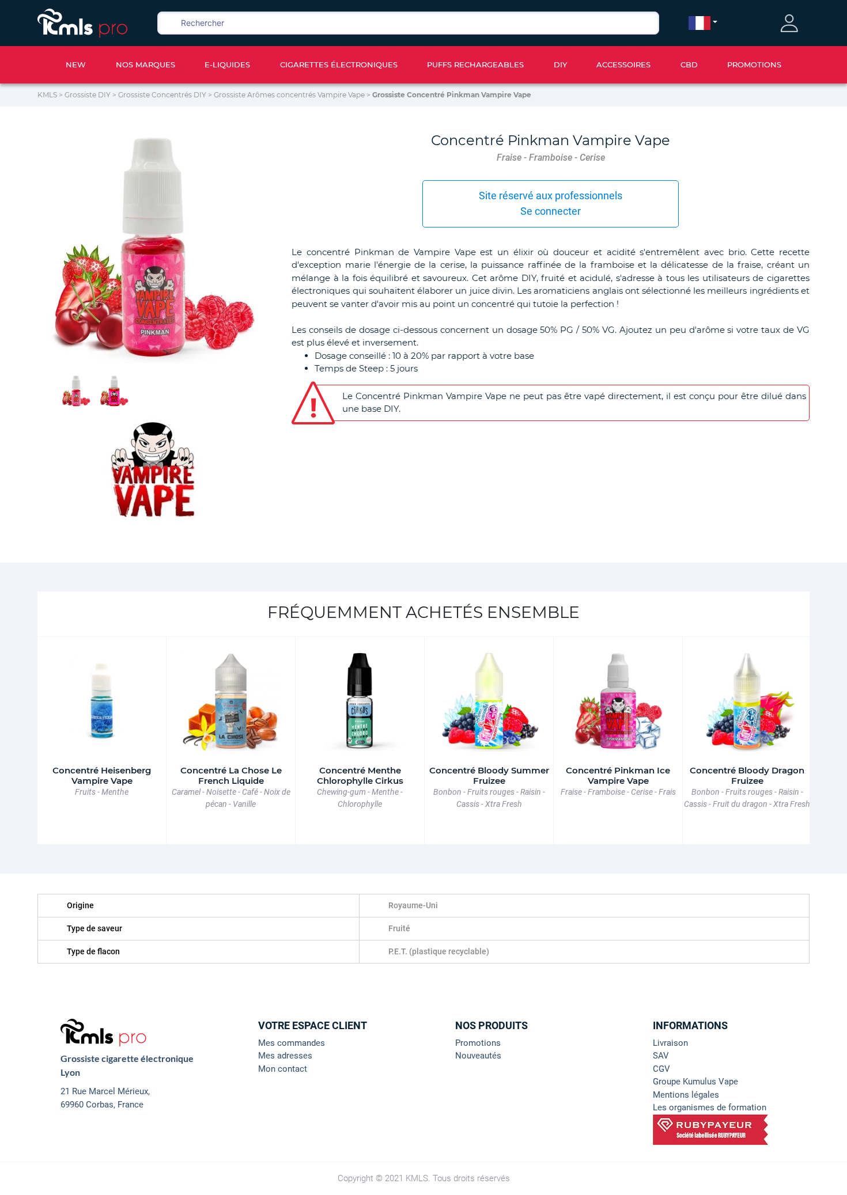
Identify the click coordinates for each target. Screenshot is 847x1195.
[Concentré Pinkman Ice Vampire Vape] (618, 701)
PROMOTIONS (754, 64)
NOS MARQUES (145, 64)
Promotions (478, 1043)
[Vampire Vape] (153, 468)
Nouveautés (478, 1055)
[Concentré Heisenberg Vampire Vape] (101, 701)
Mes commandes (291, 1043)
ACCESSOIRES (623, 64)
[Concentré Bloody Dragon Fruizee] (747, 701)
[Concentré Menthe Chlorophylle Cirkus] (359, 701)
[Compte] (789, 23)
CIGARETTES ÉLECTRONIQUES (339, 64)
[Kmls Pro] (82, 22)
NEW (76, 64)
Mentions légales (686, 1095)
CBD (689, 64)
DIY (560, 64)
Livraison (670, 1043)
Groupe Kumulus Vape (695, 1081)
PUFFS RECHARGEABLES (475, 64)
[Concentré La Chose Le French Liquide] (230, 701)
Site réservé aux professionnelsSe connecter (550, 203)
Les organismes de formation (709, 1107)
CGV (661, 1069)
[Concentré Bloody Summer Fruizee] (488, 701)
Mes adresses (285, 1055)
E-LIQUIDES (227, 64)
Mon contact (282, 1069)
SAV (661, 1055)
